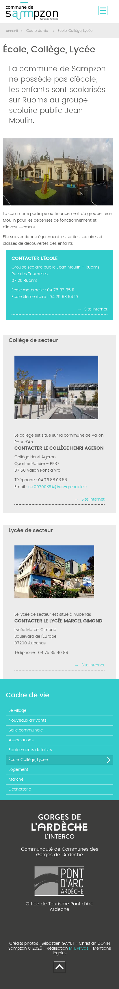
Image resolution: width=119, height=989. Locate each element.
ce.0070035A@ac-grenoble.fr (57, 487)
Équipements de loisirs (30, 750)
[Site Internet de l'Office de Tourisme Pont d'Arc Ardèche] (59, 880)
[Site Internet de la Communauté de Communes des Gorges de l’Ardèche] (59, 825)
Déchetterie (20, 789)
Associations (21, 740)
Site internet (95, 309)
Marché (16, 779)
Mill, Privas (78, 948)
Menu (102, 10)
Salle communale (26, 730)
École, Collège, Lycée (28, 760)
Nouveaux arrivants (28, 720)
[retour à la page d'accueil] (32, 11)
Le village (17, 711)
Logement (18, 770)
